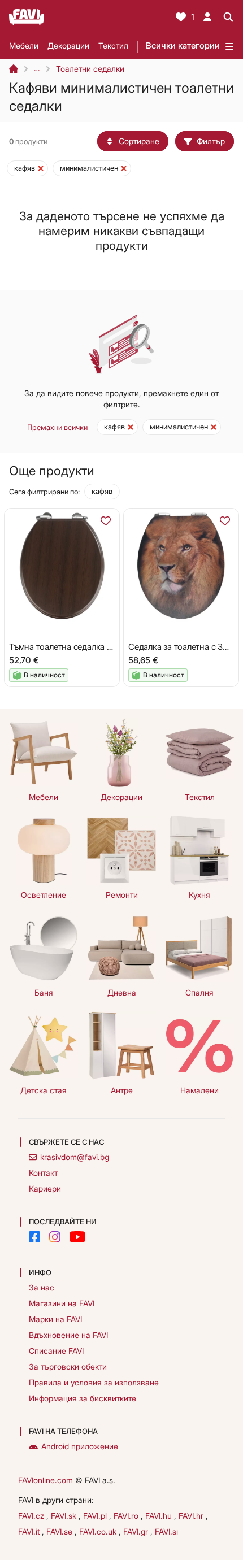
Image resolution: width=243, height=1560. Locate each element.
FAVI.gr (136, 1531)
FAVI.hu (159, 1515)
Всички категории (183, 45)
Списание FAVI (56, 1350)
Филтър (211, 141)
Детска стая (43, 1090)
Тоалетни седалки (90, 68)
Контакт (43, 1172)
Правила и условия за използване (94, 1382)
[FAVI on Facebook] (34, 1236)
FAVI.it (30, 1531)
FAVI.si (166, 1531)
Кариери (45, 1188)
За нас (41, 1287)
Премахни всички (57, 427)
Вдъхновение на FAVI (68, 1335)
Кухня (199, 895)
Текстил (113, 45)
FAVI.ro (127, 1515)
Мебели (23, 45)
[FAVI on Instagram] (54, 1236)
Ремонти (122, 895)
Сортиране (139, 141)
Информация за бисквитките (82, 1398)
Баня (43, 992)
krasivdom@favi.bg (74, 1157)
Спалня (199, 992)
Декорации (68, 45)
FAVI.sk (65, 1515)
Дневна (121, 992)
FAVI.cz (32, 1515)
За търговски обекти (68, 1366)
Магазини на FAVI (61, 1303)
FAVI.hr (192, 1515)
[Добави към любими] (106, 521)
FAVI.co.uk (99, 1531)
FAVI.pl (96, 1515)
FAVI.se (60, 1531)
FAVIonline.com (45, 1480)
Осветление (43, 895)
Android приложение (79, 1446)
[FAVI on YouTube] (77, 1236)
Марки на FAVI (55, 1319)
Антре (122, 1090)
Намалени (199, 1090)
